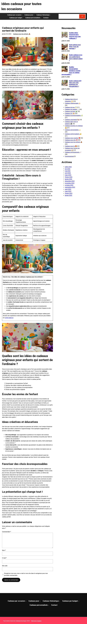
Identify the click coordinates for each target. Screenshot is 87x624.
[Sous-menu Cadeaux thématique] (59, 600)
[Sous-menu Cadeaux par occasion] (25, 600)
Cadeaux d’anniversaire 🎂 (72, 103)
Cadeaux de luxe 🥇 (71, 107)
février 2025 (68, 193)
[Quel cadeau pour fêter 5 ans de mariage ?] (65, 47)
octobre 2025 (69, 185)
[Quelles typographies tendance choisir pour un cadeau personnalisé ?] (65, 69)
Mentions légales (36, 621)
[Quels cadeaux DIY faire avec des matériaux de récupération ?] (65, 83)
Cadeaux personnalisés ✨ (73, 130)
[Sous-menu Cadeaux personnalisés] (40, 17)
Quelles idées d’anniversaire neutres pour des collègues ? (75, 35)
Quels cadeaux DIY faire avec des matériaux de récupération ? (75, 83)
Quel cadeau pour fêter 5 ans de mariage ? (75, 46)
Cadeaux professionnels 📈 (73, 152)
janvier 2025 (68, 195)
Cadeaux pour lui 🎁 (71, 146)
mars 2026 (68, 175)
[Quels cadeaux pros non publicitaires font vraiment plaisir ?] (65, 57)
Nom (4, 550)
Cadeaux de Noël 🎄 (71, 111)
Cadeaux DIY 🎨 (70, 113)
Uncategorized (69, 156)
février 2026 (68, 177)
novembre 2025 (69, 183)
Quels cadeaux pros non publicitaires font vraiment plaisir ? (76, 57)
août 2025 (68, 189)
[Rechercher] (82, 16)
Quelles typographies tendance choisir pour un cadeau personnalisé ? (71, 70)
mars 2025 (68, 191)
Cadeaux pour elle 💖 (71, 140)
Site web (4, 566)
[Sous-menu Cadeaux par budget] (22, 17)
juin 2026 (67, 169)
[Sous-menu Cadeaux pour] (40, 600)
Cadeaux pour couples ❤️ (72, 138)
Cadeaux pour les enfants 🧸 (21, 34)
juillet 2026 (68, 167)
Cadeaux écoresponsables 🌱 (74, 115)
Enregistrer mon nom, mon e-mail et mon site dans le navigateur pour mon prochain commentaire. (26, 574)
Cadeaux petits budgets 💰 (73, 134)
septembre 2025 (70, 187)
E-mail (4, 558)
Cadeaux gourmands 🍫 (72, 119)
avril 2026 (68, 173)
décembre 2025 (70, 181)
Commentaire (6, 531)
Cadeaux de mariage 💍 (72, 109)
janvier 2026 (68, 179)
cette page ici (9, 318)
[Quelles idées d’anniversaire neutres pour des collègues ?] (65, 35)
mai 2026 (67, 171)
